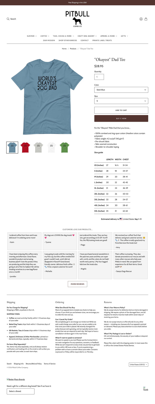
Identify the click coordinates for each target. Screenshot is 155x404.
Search (9, 364)
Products (73, 49)
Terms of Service (49, 364)
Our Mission (49, 40)
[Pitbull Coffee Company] (77, 19)
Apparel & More (108, 36)
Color (96, 85)
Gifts (123, 36)
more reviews (77, 284)
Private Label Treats (102, 40)
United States (137, 364)
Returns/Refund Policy (34, 364)
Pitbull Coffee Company (20, 367)
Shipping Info (19, 364)
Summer (31, 36)
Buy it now (121, 118)
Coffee (44, 36)
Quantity (97, 71)
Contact (85, 40)
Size (96, 96)
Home (64, 49)
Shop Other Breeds (68, 40)
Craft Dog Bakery (86, 36)
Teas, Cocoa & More (62, 36)
